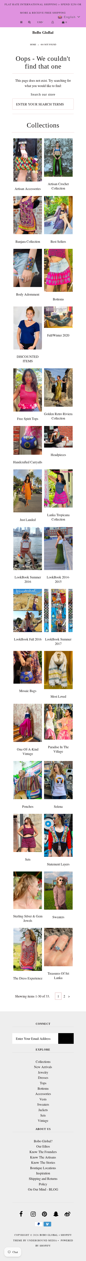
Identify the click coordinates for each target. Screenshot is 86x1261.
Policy (43, 1184)
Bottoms (58, 299)
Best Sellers (58, 241)
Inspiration (43, 1173)
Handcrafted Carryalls (27, 462)
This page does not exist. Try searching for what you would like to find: (43, 83)
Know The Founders (43, 1151)
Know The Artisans (43, 1157)
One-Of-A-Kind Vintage (27, 751)
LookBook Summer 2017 (58, 641)
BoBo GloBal (42, 32)
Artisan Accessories (28, 188)
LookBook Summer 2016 (28, 579)
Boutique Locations (43, 1168)
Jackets (43, 1110)
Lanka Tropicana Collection (58, 517)
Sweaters (58, 917)
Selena (58, 806)
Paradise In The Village (58, 749)
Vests (43, 1099)
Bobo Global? (43, 1141)
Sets (27, 859)
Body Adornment (27, 294)
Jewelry (43, 1072)
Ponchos (27, 806)
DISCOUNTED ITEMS (28, 358)
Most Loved (58, 696)
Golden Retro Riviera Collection (58, 416)
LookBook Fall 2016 (28, 639)
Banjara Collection (27, 241)
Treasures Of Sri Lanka (58, 975)
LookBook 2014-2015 (58, 579)
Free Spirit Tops (27, 418)
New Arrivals (43, 1067)
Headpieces (58, 454)
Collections (43, 1061)
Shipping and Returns (43, 1178)
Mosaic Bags (27, 690)
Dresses (43, 1077)
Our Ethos (43, 1146)
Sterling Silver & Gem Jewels (27, 918)
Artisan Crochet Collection (58, 186)
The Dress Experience (27, 978)
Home (33, 44)
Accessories (43, 1093)
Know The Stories (43, 1162)
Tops (43, 1083)
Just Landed (28, 519)
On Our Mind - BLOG (43, 1189)
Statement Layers (58, 864)
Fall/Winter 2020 (58, 335)
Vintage (43, 1120)
